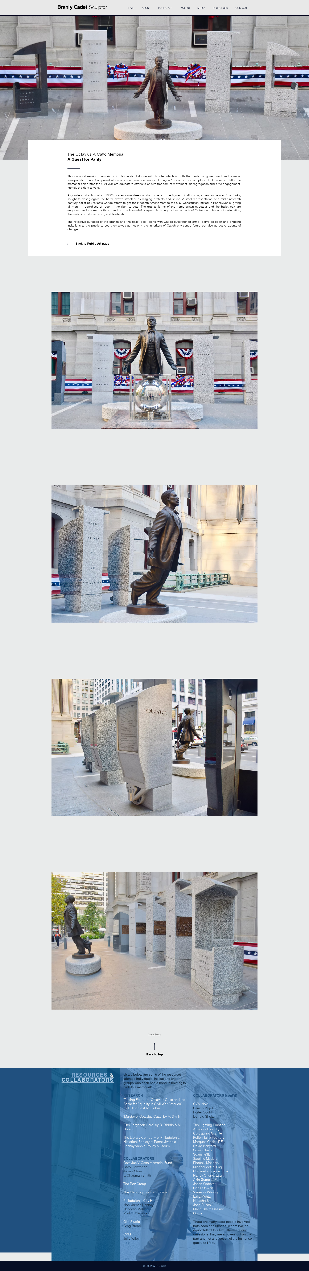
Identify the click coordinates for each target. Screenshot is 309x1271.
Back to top (154, 1054)
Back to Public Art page (92, 243)
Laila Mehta (202, 1196)
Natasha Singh (204, 1200)
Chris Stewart (203, 1188)
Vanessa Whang (205, 1192)
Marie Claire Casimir (208, 1209)
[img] (155, 360)
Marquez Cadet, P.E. (208, 1142)
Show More (154, 1034)
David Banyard (204, 1146)
